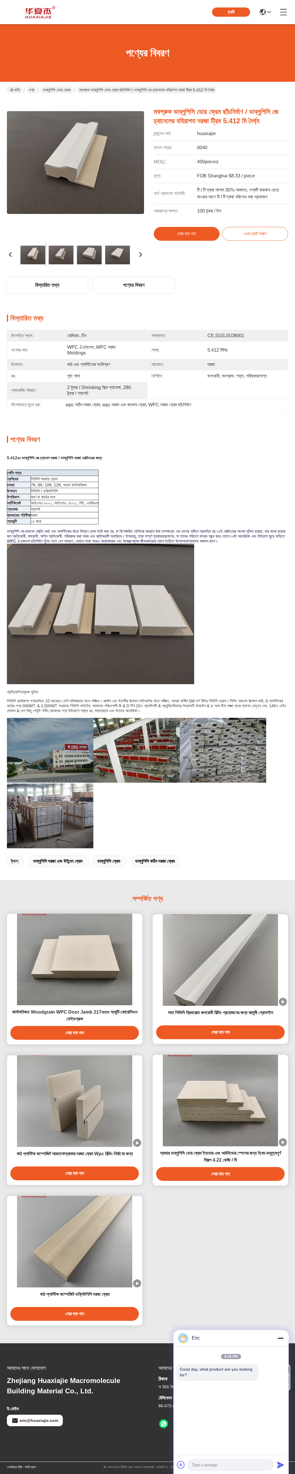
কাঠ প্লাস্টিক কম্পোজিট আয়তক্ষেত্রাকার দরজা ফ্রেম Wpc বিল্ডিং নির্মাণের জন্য (75, 1153)
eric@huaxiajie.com (39, 1420)
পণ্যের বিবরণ (133, 285)
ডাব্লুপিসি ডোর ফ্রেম (57, 90)
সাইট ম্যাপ (30, 1467)
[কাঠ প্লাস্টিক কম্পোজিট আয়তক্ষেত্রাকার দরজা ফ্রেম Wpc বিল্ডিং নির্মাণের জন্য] (74, 1101)
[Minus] (280, 1338)
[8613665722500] (163, 1423)
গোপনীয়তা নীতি (14, 1467)
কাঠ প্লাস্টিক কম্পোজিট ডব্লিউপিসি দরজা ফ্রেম (74, 1294)
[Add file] (181, 1464)
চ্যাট (231, 12)
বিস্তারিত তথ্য (47, 285)
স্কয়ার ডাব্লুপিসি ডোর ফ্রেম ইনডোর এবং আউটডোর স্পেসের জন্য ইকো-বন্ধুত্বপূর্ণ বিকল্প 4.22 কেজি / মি (220, 1156)
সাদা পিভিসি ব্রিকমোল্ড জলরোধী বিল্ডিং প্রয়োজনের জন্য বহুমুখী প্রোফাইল (220, 1012)
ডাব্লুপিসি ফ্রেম (108, 861)
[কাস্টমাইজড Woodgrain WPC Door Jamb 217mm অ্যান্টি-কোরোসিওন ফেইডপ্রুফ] (74, 959)
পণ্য (31, 90)
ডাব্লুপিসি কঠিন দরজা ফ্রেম (155, 861)
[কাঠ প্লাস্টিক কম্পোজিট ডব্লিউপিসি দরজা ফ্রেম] (74, 1241)
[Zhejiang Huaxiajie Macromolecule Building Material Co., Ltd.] (38, 12)
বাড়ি (17, 90)
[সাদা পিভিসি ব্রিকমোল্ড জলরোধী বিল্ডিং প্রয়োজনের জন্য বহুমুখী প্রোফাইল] (220, 960)
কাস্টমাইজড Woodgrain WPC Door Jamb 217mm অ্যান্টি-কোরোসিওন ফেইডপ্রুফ (74, 1015)
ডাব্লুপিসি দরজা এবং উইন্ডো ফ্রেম (57, 861)
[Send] (280, 1464)
